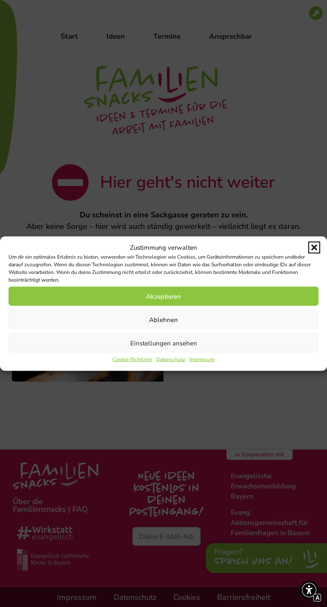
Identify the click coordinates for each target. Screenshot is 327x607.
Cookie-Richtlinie (132, 359)
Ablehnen (163, 319)
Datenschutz (170, 359)
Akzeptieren (163, 296)
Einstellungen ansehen (163, 343)
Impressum (202, 359)
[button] (314, 247)
